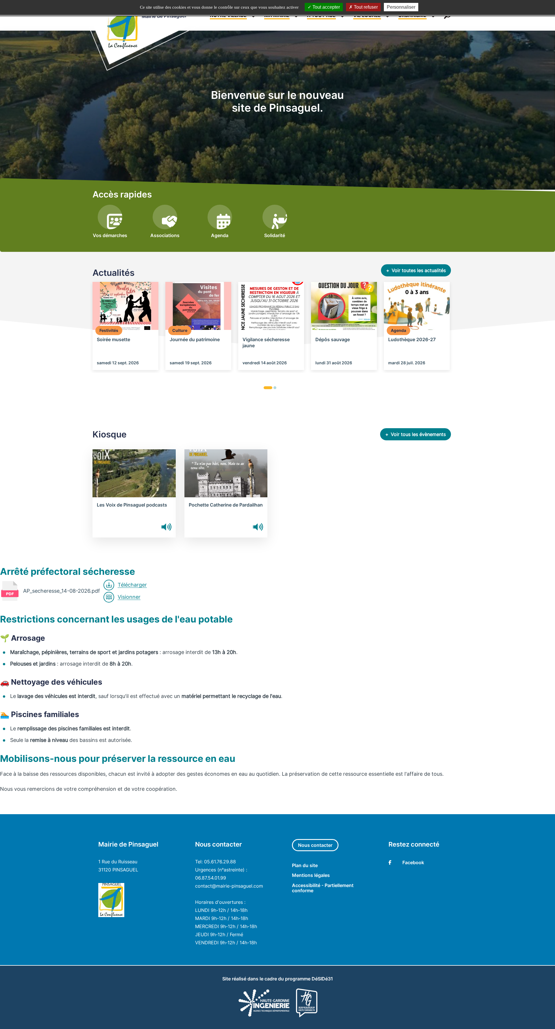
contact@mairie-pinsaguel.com (229, 886)
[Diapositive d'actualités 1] (268, 387)
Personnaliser (401, 7)
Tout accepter (325, 7)
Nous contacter (315, 845)
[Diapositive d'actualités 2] (274, 387)
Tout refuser (365, 7)
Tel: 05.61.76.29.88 (215, 861)
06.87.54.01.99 (210, 878)
